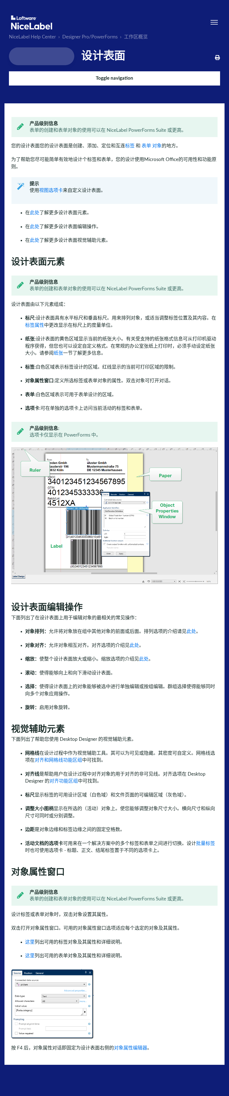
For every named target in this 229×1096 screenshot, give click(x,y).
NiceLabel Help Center (32, 37)
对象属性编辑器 (130, 1048)
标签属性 (34, 325)
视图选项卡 (51, 190)
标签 (130, 145)
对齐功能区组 (63, 781)
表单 (146, 145)
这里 (30, 942)
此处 (34, 212)
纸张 (58, 353)
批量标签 (205, 843)
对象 (157, 145)
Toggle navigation (114, 78)
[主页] (31, 22)
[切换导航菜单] (214, 22)
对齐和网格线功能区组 (58, 760)
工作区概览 (136, 37)
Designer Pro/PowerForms (90, 37)
